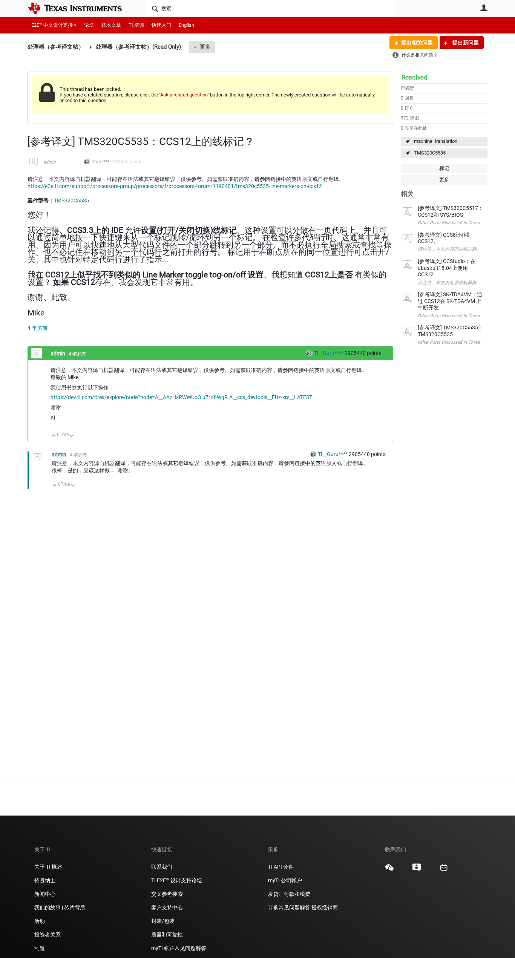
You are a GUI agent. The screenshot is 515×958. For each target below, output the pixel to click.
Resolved (415, 77)
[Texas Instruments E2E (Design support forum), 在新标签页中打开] (416, 870)
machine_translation (435, 141)
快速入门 (161, 25)
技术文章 (111, 25)
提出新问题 (465, 43)
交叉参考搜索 (167, 894)
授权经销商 (324, 907)
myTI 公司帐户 (285, 880)
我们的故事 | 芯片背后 (59, 907)
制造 (39, 948)
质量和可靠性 (167, 935)
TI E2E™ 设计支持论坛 (176, 880)
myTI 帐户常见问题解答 (178, 948)
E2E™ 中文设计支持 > (54, 25)
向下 (72, 436)
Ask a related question (183, 95)
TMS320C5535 (430, 153)
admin (49, 162)
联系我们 (161, 867)
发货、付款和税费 (289, 894)
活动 (39, 921)
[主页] (80, 8)
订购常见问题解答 (289, 907)
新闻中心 (44, 894)
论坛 (89, 25)
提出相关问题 (417, 43)
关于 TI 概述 (48, 867)
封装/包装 (163, 921)
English (186, 25)
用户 (483, 8)
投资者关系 (47, 935)
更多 (205, 47)
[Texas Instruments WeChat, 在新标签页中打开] (389, 870)
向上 (54, 436)
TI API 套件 (281, 867)
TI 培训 (136, 25)
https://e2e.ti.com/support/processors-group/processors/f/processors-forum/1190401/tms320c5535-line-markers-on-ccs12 (175, 186)
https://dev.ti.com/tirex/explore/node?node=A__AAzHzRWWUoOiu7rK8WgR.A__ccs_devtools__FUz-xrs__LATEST (181, 397)
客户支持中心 (167, 907)
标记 (444, 168)
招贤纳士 (44, 880)
